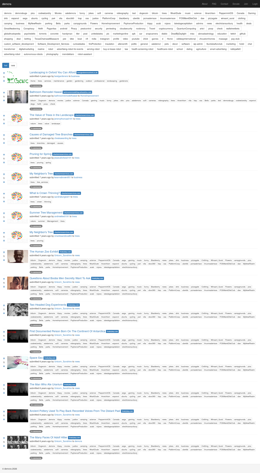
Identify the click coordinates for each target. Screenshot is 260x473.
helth (39, 104)
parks (67, 23)
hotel (241, 43)
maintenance (59, 81)
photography (52, 54)
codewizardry (44, 13)
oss (87, 18)
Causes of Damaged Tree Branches (51, 134)
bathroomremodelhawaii (65, 95)
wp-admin (198, 43)
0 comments (36, 86)
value (47, 123)
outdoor (89, 81)
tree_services (42, 182)
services (47, 81)
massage (223, 38)
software (186, 43)
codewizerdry (241, 100)
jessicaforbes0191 (63, 157)
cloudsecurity (126, 28)
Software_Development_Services (53, 43)
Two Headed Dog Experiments (48, 304)
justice (96, 18)
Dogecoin (42, 100)
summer (41, 221)
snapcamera (152, 33)
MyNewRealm (34, 23)
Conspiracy (29, 28)
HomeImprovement (111, 23)
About (204, 3)
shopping (8, 38)
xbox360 (70, 18)
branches (41, 143)
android (63, 28)
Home (170, 38)
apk (133, 33)
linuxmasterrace (167, 18)
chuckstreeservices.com (84, 115)
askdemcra (70, 13)
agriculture (201, 48)
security (98, 28)
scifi (99, 13)
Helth (40, 28)
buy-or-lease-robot (112, 48)
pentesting (111, 28)
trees (164, 13)
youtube (135, 38)
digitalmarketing (26, 48)
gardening (79, 81)
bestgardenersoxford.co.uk (87, 72)
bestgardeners (61, 76)
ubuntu (34, 18)
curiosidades (79, 43)
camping (8, 23)
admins (199, 23)
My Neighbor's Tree (41, 173)
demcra (6, 4)
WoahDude (175, 13)
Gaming (252, 13)
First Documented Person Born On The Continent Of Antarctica (67, 331)
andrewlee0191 (61, 216)
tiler (78, 33)
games (155, 38)
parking (48, 23)
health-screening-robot (142, 48)
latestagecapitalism (183, 23)
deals (248, 23)
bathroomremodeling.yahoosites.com (77, 92)
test (134, 13)
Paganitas (51, 28)
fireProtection (95, 43)
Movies (58, 13)
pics (33, 13)
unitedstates (97, 33)
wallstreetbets (232, 28)
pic (108, 33)
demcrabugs (21, 13)
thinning (47, 201)
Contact (224, 3)
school (180, 48)
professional (99, 81)
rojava (167, 23)
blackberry (124, 18)
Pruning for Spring (40, 154)
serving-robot (93, 48)
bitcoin (155, 13)
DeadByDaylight (178, 33)
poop (210, 28)
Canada (240, 13)
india (94, 38)
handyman (67, 33)
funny (82, 13)
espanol (15, 18)
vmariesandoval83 (63, 235)
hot (5, 65)
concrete (54, 33)
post (85, 33)
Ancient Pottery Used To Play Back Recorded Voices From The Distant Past (75, 411)
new (13, 65)
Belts (58, 23)
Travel (152, 28)
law (126, 48)
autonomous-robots (33, 54)
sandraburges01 (62, 196)
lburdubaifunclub (214, 43)
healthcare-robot (165, 48)
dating (189, 48)
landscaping (112, 81)
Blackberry (155, 260)
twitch (233, 33)
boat (80, 38)
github (243, 33)
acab (158, 23)
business (20, 23)
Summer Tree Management (46, 212)
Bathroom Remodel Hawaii (46, 92)
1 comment (35, 351)
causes (60, 143)
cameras (109, 13)
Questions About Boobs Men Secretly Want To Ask (60, 278)
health (240, 23)
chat (250, 43)
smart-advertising (218, 48)
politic (134, 43)
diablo (164, 33)
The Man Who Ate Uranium (46, 384)
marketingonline (120, 33)
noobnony (140, 28)
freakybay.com (65, 252)
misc (192, 33)
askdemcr (156, 43)
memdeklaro (68, 54)
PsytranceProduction (133, 23)
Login (255, 3)
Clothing (204, 260)
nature (33, 123)
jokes (91, 13)
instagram (105, 38)
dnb (6, 18)
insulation (109, 43)
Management (52, 221)
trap (80, 18)
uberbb (136, 18)
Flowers (94, 23)
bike (72, 38)
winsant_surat (227, 18)
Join (246, 3)
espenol (252, 100)
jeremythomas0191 (63, 118)
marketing (231, 43)
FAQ (214, 3)
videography (122, 13)
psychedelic (29, 33)
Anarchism (210, 13)
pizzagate (212, 18)
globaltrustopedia (12, 33)
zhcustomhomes (207, 38)
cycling (45, 18)
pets (167, 43)
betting (27, 38)
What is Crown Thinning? (45, 193)
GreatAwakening (12, 28)
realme (41, 48)
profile (116, 38)
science (197, 13)
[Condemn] (3, 81)
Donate (236, 3)
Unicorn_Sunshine (63, 255)
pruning (40, 162)
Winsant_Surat (217, 260)
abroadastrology (206, 33)
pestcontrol (86, 28)
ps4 (53, 18)
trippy (149, 23)
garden (70, 81)
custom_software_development (19, 43)
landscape (56, 123)
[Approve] (3, 73)
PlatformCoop (108, 18)
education (222, 33)
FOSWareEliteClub (188, 18)
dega (33, 104)
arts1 (202, 28)
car (140, 33)
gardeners (123, 81)
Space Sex (36, 357)
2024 (145, 38)
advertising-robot (12, 54)
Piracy (74, 28)
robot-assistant (85, 54)
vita (60, 18)
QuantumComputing (186, 28)
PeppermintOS (226, 13)
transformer (9, 48)
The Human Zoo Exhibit (44, 251)
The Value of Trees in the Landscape (52, 115)
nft (87, 38)
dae (202, 18)
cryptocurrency (166, 28)
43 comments (36, 405)
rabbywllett (235, 48)
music (187, 13)
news (209, 23)
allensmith (123, 43)
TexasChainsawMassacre (47, 38)
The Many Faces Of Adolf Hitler (48, 437)
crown (39, 201)
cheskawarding (61, 138)
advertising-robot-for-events (70, 48)
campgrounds (80, 23)
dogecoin (143, 13)
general (144, 43)
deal (19, 38)
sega (25, 18)
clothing (241, 18)
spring (48, 162)
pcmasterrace (149, 18)
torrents (42, 33)
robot (50, 48)
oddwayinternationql (186, 38)
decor (175, 43)
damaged (51, 143)
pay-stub (235, 38)
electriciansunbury (224, 23)
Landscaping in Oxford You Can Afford (53, 72)
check (220, 28)
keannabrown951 (62, 177)
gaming (94, 100)
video (125, 38)
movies (60, 100)
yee (64, 38)
